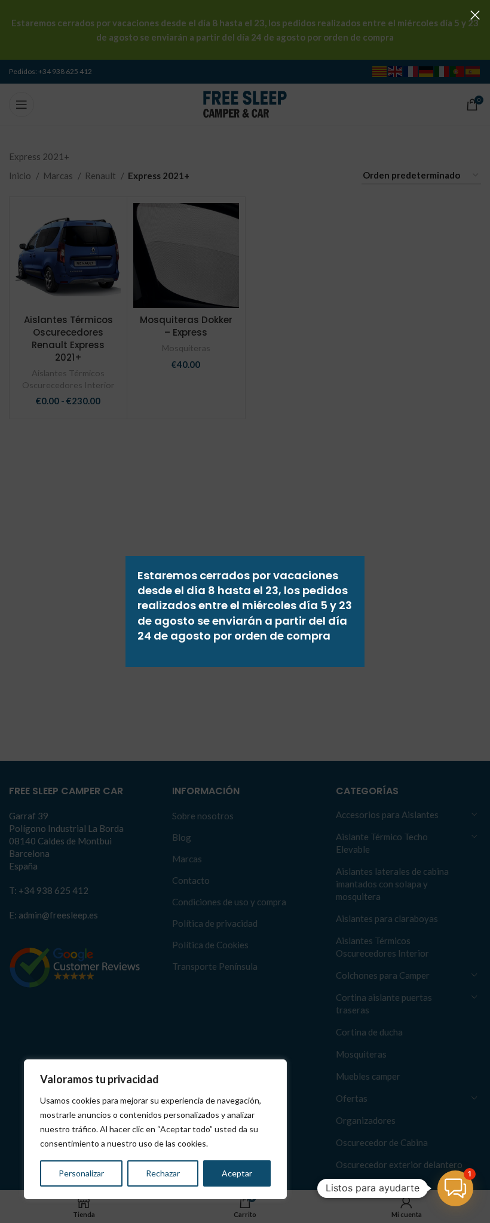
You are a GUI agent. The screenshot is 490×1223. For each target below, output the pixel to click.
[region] (155, 1129)
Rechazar (163, 1173)
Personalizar (81, 1173)
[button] (455, 1188)
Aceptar (237, 1173)
